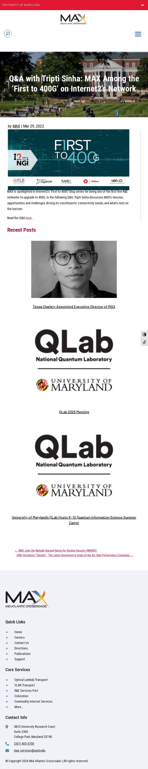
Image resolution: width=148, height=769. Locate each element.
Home (18, 632)
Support (19, 659)
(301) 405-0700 (24, 743)
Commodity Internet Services (33, 701)
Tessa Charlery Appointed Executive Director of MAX (74, 306)
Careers (19, 637)
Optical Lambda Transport (31, 680)
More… (18, 707)
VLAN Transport (24, 685)
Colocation (21, 696)
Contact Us (21, 643)
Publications (22, 654)
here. (29, 218)
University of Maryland (21, 5)
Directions (21, 648)
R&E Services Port (26, 690)
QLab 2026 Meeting (74, 412)
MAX (16, 126)
